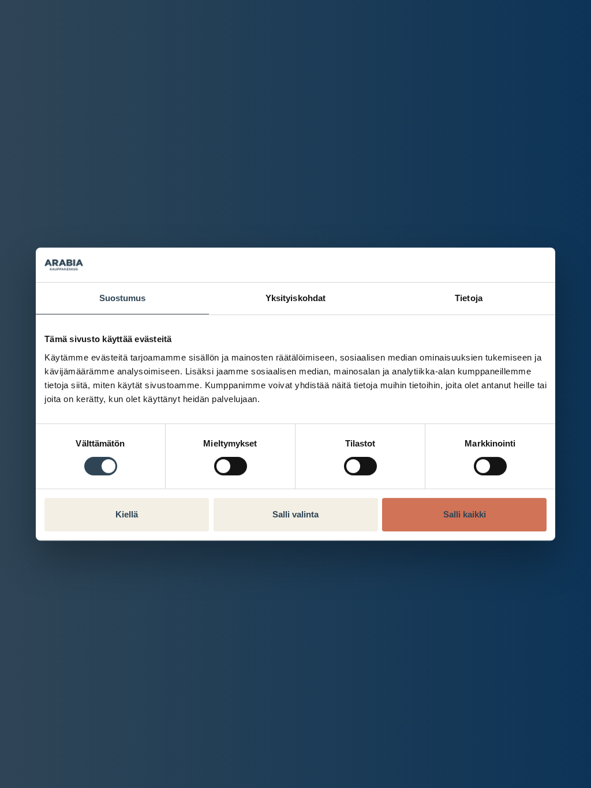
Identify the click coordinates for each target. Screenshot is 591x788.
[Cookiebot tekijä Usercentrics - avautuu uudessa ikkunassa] (496, 264)
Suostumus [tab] (122, 298)
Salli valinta (295, 514)
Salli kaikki (464, 514)
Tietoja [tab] (468, 298)
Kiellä (126, 514)
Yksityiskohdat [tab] (295, 298)
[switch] (230, 466)
